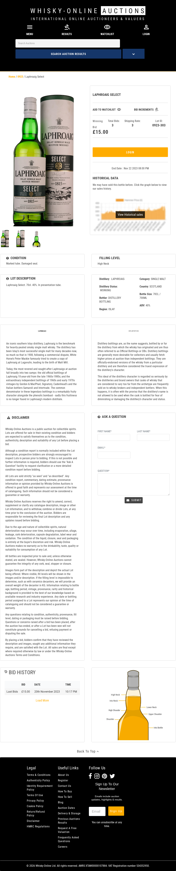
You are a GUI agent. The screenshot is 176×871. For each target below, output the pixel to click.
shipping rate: (132, 123)
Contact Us (64, 786)
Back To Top (87, 751)
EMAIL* (101, 447)
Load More (42, 700)
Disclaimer (33, 821)
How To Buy (65, 791)
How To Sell (65, 797)
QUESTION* (103, 470)
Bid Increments (146, 109)
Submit (135, 500)
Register (63, 780)
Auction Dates (66, 808)
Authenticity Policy (38, 780)
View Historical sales (130, 214)
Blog (60, 802)
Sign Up (116, 811)
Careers (62, 846)
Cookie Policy (35, 806)
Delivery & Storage (69, 813)
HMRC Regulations (38, 826)
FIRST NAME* (104, 431)
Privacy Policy (35, 800)
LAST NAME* (143, 431)
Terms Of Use (35, 795)
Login (130, 152)
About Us (63, 775)
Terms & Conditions (39, 775)
